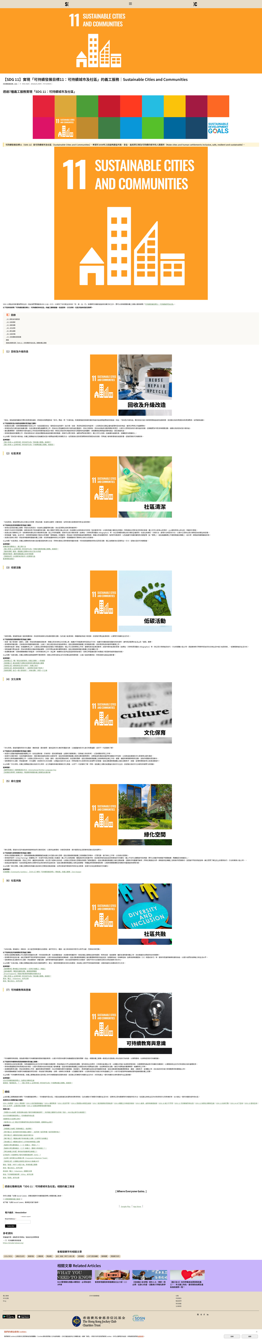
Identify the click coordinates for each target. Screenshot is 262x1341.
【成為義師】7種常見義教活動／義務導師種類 (20, 971)
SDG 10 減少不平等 (166, 1103)
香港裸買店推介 (8, 558)
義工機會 (6, 1296)
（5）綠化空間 (10, 331)
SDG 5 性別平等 (63, 1103)
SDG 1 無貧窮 (8, 1103)
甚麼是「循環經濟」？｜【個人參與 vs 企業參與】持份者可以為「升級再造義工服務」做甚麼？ (38, 1083)
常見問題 (178, 1304)
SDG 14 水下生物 (236, 1103)
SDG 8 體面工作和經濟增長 (124, 1103)
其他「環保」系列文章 (11, 1177)
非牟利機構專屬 (94, 1296)
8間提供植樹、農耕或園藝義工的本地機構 (18, 554)
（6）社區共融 (10, 334)
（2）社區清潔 (10, 322)
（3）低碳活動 (10, 325)
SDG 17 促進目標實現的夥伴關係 (39, 1105)
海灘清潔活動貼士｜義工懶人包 (14, 546)
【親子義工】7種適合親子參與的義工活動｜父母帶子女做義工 (25, 1138)
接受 (249, 1336)
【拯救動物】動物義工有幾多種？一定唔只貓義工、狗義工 (24, 968)
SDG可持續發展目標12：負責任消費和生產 (18, 1080)
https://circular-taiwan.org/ (13, 1243)
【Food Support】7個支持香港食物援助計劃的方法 (22, 973)
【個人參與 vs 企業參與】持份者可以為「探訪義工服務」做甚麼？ (27, 976)
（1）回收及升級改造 (13, 319)
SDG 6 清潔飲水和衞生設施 (81, 1103)
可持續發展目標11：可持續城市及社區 (159, 304)
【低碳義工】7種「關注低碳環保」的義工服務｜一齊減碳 (24, 660)
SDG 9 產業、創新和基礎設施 (146, 1103)
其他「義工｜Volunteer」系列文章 (16, 978)
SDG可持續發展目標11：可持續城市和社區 (18, 1115)
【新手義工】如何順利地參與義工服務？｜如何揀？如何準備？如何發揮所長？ (31, 1132)
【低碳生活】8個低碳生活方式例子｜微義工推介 (20, 665)
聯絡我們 (178, 1301)
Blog (4, 1301)
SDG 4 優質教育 (50, 1103)
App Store (137, 1206)
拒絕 (232, 1336)
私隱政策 (140, 1336)
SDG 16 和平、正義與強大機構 (14, 1105)
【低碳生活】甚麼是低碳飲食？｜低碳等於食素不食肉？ (23, 668)
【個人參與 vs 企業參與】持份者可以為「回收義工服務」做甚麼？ (27, 442)
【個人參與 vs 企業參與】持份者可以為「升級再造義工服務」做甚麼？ (29, 444)
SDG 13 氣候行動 (222, 1103)
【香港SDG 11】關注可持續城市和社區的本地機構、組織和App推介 (28, 1122)
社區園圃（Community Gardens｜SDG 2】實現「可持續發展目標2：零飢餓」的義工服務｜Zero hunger (42, 871)
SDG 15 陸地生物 (251, 1103)
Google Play (126, 1206)
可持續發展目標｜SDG (10, 84)
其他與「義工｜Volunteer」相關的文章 (17, 1171)
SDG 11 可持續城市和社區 (184, 1103)
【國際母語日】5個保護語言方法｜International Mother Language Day (29, 770)
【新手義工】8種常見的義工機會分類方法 (18, 1135)
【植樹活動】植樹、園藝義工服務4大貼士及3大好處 (22, 551)
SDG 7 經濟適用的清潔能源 (102, 1103)
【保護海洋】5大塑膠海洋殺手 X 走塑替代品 (19, 556)
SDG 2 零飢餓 (20, 1103)
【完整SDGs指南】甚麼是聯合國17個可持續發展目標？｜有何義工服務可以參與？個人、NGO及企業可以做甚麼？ (44, 1112)
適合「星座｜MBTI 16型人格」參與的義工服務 (20, 1164)
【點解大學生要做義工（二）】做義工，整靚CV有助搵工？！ (25, 1148)
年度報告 (178, 1298)
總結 (7, 340)
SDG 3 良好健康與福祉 (34, 1103)
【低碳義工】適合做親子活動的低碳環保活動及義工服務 (23, 663)
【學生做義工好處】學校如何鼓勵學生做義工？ (20, 1151)
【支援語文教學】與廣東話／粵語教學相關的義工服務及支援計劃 (26, 772)
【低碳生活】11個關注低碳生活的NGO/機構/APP (21, 1161)
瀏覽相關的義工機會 (12, 1199)
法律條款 (178, 1306)
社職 (177, 1296)
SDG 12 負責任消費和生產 (205, 1103)
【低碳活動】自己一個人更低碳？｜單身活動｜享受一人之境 (25, 670)
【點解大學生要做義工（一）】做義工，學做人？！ (21, 1145)
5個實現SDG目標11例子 (12, 1119)
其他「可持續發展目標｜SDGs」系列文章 (18, 1174)
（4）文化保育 (10, 328)
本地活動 (6, 1298)
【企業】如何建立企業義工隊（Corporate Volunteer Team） (25, 1158)
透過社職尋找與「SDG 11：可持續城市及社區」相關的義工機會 (26, 343)
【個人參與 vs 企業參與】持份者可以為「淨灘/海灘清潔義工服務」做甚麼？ (31, 549)
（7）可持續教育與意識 (13, 337)
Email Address (10, 1219)
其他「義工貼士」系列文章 (13, 981)
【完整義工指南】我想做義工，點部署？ (17, 1128)
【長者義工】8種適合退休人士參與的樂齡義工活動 (21, 1141)
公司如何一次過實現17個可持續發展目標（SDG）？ (22, 1154)
